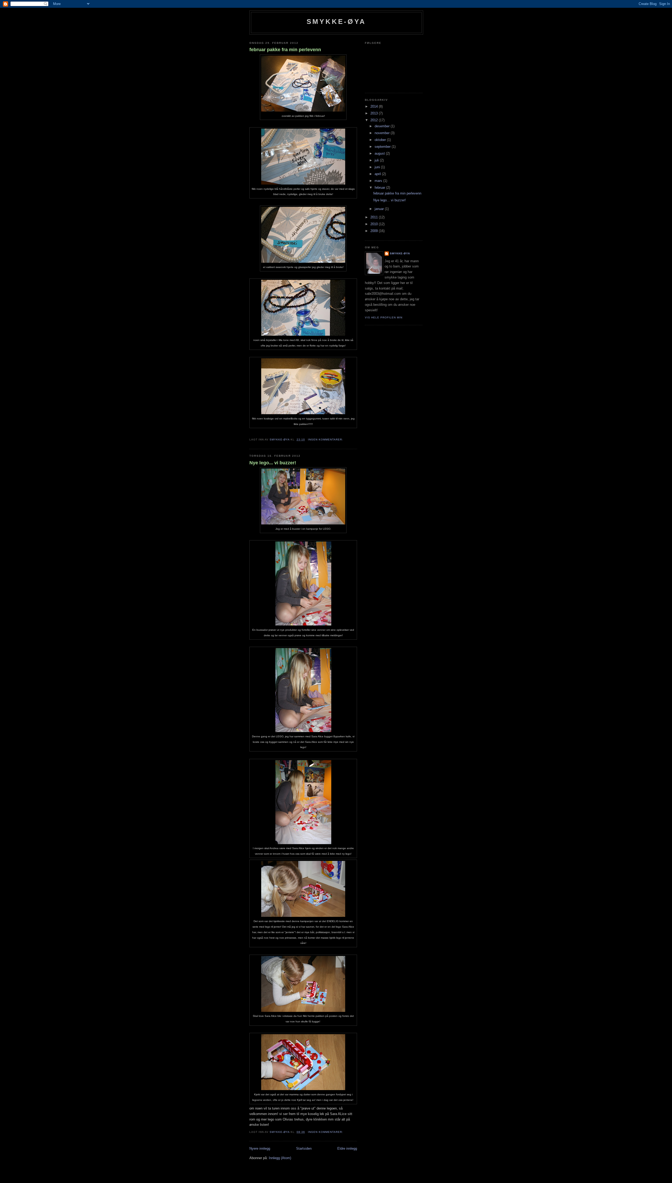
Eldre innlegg (347, 1148)
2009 (374, 231)
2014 (374, 106)
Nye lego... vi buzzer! (272, 462)
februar (380, 188)
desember (383, 126)
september (383, 147)
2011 (374, 217)
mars (379, 181)
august (380, 153)
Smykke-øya (336, 21)
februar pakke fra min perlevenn (285, 49)
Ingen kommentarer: (326, 439)
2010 (374, 224)
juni (378, 167)
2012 (374, 120)
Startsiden (304, 1148)
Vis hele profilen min (383, 317)
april (378, 174)
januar (380, 209)
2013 (374, 113)
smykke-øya (400, 253)
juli (377, 160)
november (383, 133)
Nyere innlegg (259, 1148)
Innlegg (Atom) (280, 1158)
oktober (381, 140)
